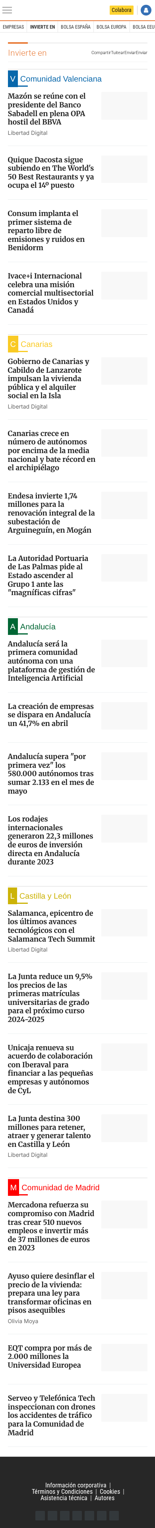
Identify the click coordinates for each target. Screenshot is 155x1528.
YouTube (77, 1515)
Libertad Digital (77, 1469)
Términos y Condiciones (62, 1491)
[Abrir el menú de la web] (9, 10)
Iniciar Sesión (146, 10)
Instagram (65, 1515)
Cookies (110, 1491)
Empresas (13, 27)
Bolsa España (76, 27)
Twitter (52, 1515)
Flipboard (89, 1515)
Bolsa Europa (111, 27)
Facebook (40, 1515)
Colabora (122, 10)
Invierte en (42, 27)
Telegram (102, 1515)
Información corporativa (76, 1485)
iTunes (114, 1515)
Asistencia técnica (64, 1498)
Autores (104, 1498)
